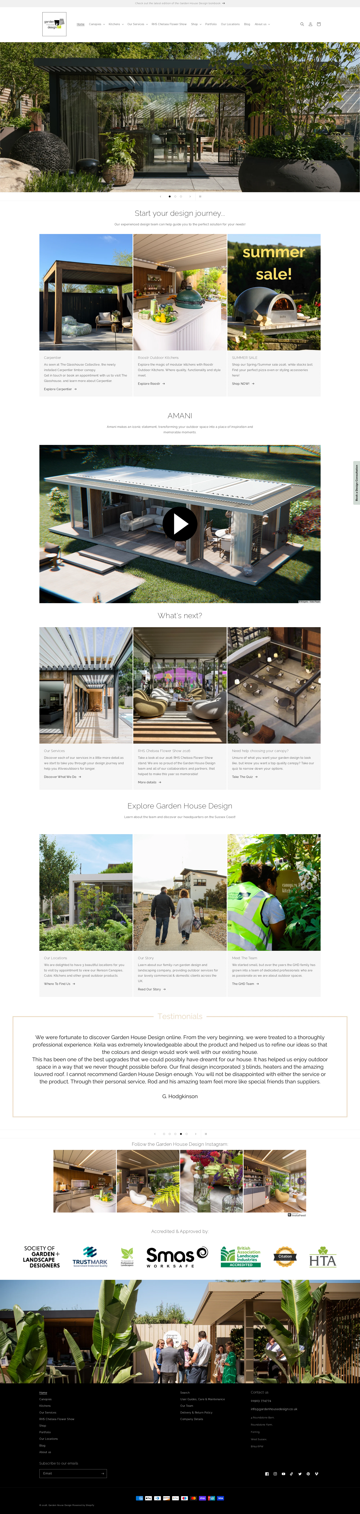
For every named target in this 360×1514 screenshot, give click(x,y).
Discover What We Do (60, 777)
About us (45, 1452)
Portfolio (45, 1432)
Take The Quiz (242, 777)
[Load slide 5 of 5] (186, 1134)
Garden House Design (60, 1505)
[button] (96, 24)
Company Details (191, 1419)
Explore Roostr (149, 383)
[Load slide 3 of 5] (175, 1134)
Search (185, 1392)
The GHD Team (243, 984)
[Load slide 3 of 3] (181, 196)
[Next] (301, 1181)
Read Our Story (149, 989)
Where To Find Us (57, 984)
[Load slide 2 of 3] (175, 196)
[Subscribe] (102, 1473)
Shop (42, 1425)
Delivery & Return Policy (196, 1412)
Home (43, 1392)
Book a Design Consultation (356, 483)
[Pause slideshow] (199, 196)
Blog (42, 1445)
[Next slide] (190, 196)
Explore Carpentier (58, 389)
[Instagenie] (297, 1216)
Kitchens (45, 1405)
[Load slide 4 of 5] (181, 1134)
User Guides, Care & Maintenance (202, 1399)
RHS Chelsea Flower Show (56, 1419)
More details (147, 782)
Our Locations (48, 1438)
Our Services (47, 1412)
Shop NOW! (241, 383)
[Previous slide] (160, 196)
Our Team (186, 1405)
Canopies (45, 1399)
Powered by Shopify (83, 1505)
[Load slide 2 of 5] (169, 1134)
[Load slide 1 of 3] (169, 196)
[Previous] (59, 1181)
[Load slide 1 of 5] (164, 1134)
